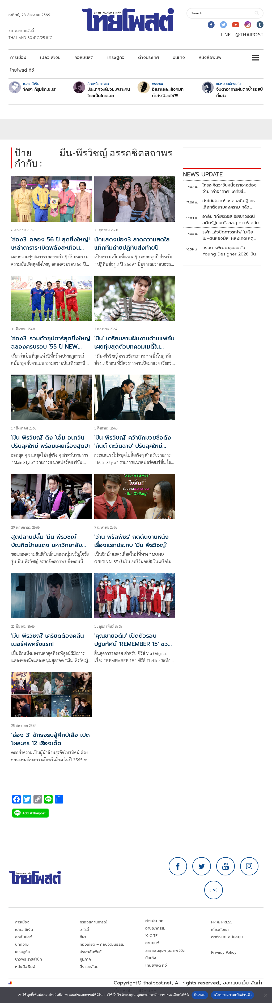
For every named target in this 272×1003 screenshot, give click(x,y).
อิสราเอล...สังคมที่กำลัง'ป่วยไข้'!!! (168, 92)
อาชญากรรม (155, 928)
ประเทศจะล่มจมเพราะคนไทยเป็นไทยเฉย (108, 92)
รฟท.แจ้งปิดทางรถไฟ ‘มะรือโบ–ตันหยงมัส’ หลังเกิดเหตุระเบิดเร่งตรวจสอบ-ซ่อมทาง (228, 235)
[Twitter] (223, 24)
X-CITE (151, 936)
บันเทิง (179, 57)
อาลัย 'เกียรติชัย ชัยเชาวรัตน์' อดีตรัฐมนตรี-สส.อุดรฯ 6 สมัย (230, 219)
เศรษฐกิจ (115, 57)
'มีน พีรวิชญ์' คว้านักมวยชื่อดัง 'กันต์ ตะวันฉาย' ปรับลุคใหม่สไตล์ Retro (132, 445)
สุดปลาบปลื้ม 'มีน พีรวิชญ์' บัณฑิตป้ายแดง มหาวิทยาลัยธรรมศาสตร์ (46, 545)
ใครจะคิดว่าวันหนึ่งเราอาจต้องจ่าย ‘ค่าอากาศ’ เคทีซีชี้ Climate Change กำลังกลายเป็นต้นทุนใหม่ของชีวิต (230, 188)
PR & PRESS (222, 922)
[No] (265, 995)
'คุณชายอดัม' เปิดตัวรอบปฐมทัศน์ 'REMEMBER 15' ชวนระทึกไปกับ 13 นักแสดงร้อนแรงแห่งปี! (133, 648)
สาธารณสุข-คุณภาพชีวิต (165, 950)
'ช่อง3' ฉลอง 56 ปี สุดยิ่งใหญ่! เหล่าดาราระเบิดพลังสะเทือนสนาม (50, 247)
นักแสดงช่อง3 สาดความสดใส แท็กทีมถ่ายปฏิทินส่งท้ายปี (132, 243)
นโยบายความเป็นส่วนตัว (233, 995)
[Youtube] (236, 24)
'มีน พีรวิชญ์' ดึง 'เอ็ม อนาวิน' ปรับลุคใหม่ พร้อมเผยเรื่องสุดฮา (51, 441)
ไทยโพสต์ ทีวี (22, 70)
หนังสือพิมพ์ (210, 57)
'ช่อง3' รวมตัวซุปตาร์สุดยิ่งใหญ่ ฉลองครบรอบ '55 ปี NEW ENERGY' (50, 346)
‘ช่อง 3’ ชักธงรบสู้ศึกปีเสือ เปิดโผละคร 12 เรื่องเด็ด (50, 739)
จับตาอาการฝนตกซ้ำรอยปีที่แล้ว (239, 92)
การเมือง (18, 57)
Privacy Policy (224, 952)
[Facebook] (211, 24)
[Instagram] (248, 24)
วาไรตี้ (84, 929)
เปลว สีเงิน (50, 57)
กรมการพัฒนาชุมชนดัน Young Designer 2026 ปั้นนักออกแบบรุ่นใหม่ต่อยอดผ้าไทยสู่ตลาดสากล (229, 251)
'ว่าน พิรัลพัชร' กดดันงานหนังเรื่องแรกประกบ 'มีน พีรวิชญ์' (131, 540)
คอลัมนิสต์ (84, 57)
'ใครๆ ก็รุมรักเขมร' (39, 89)
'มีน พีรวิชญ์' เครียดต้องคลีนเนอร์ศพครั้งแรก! (47, 639)
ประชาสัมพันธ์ (91, 952)
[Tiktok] (260, 24)
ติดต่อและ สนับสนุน (227, 937)
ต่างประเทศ (148, 57)
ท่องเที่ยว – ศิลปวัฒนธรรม (102, 944)
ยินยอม (200, 995)
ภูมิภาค (85, 959)
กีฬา (83, 937)
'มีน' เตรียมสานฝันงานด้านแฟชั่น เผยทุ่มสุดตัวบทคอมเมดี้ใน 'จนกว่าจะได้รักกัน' (134, 346)
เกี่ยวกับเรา (220, 929)
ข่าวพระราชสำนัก (28, 959)
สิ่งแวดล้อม (89, 967)
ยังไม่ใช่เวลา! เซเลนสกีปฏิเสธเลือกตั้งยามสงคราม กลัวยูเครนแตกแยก (228, 204)
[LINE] (213, 890)
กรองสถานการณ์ (94, 922)
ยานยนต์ (152, 943)
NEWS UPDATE (203, 174)
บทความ (22, 944)
